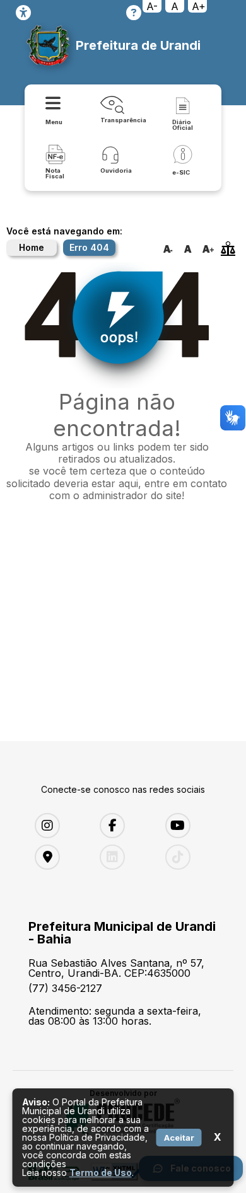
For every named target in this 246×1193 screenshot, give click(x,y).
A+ (199, 6)
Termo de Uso (100, 1172)
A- (152, 6)
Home (31, 247)
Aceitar (179, 1137)
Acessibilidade (23, 13)
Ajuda (134, 13)
